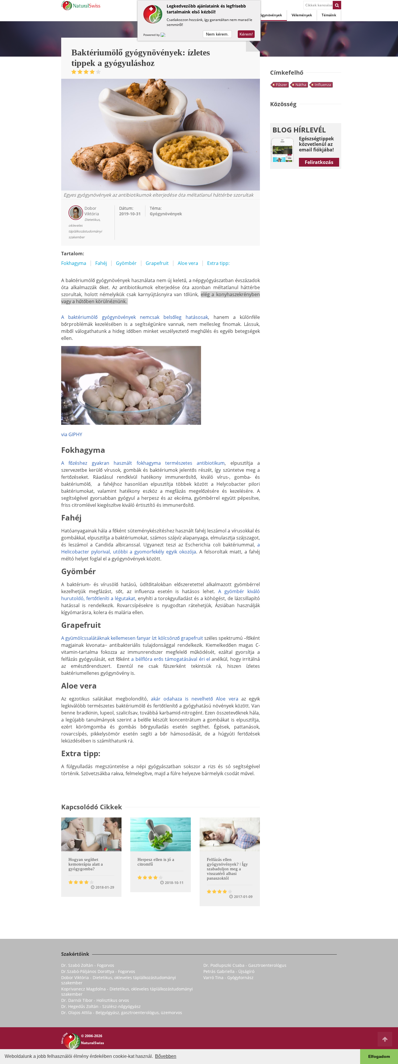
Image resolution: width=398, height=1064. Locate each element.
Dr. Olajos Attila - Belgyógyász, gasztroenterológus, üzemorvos (121, 1012)
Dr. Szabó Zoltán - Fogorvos (87, 965)
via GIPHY (71, 434)
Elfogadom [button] (379, 1056)
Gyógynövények (269, 15)
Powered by (152, 35)
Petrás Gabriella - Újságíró (228, 971)
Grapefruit (157, 263)
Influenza (323, 84)
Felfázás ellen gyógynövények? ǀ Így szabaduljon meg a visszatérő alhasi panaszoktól (227, 868)
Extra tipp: (218, 263)
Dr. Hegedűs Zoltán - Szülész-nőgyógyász (101, 1006)
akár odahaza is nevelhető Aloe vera (194, 699)
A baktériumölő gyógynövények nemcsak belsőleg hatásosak (134, 317)
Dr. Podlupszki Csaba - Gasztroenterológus (244, 965)
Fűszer (281, 84)
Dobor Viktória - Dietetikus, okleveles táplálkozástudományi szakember (118, 980)
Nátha (300, 84)
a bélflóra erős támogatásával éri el (170, 659)
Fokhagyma (73, 263)
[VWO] (166, 35)
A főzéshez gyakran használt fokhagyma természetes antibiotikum (143, 463)
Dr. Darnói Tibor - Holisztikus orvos (95, 1000)
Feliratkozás (319, 162)
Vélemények (302, 15)
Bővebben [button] (165, 1056)
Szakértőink (75, 954)
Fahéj (101, 263)
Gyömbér (126, 263)
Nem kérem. (217, 34)
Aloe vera (188, 263)
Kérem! (246, 34)
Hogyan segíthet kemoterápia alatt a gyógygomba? (85, 864)
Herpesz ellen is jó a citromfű (156, 861)
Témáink (329, 15)
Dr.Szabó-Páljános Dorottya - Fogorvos (98, 971)
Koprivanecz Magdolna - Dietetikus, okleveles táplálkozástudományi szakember (127, 991)
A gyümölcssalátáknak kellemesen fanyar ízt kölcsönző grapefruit (132, 638)
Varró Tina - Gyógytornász (228, 977)
